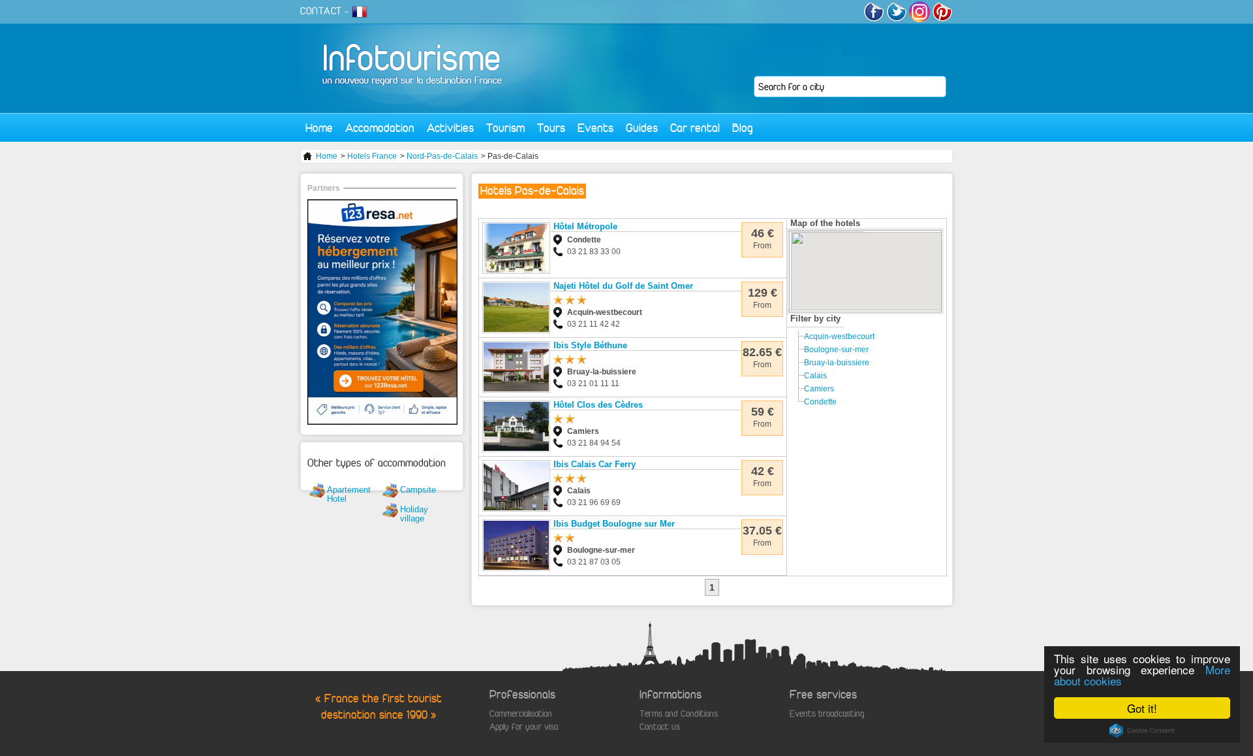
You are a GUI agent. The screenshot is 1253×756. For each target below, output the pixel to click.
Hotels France (372, 156)
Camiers (819, 388)
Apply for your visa (523, 726)
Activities (450, 128)
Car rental (695, 128)
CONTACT (321, 11)
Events (595, 128)
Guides (642, 128)
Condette (820, 401)
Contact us (660, 726)
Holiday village (414, 513)
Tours (551, 128)
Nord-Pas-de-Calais (442, 156)
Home (319, 128)
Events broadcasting (827, 713)
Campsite (418, 490)
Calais (815, 375)
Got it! (1142, 708)
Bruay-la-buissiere (836, 362)
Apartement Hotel (349, 494)
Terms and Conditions (679, 713)
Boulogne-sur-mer (836, 349)
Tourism (505, 128)
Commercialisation (520, 713)
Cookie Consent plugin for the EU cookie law (1142, 730)
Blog (742, 128)
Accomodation (379, 128)
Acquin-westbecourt (839, 336)
